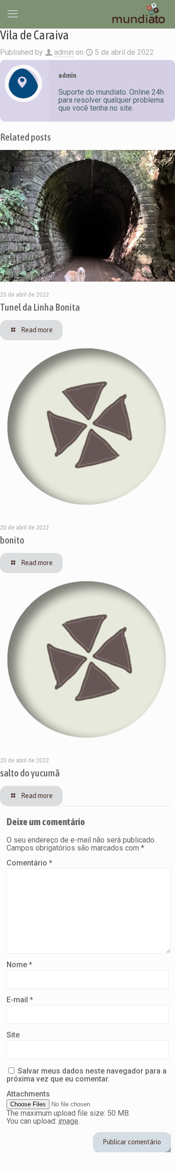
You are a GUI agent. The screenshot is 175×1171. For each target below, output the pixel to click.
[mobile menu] (13, 14)
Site (13, 1035)
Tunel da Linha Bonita (40, 307)
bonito (12, 539)
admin (64, 52)
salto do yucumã (30, 772)
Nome (19, 965)
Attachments (28, 1094)
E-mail (20, 1000)
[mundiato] (140, 14)
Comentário (29, 863)
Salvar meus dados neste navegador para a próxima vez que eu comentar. (87, 1075)
